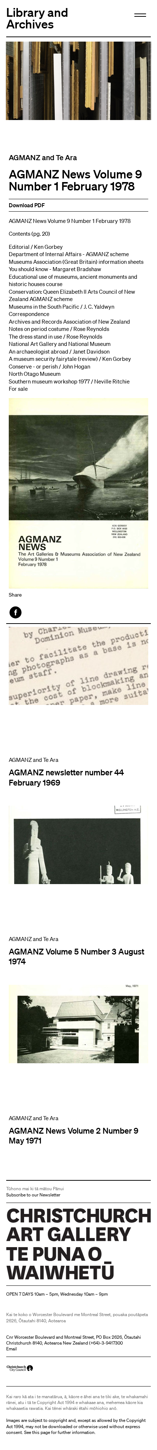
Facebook (16, 612)
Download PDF (27, 205)
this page (41, 1432)
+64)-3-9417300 (107, 1343)
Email (11, 1349)
